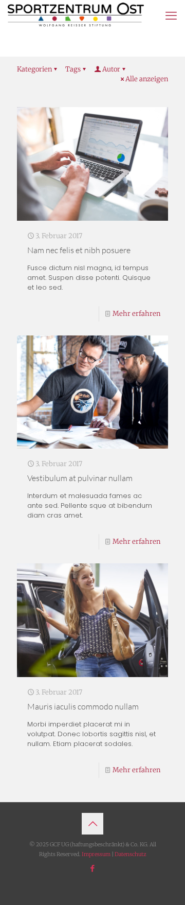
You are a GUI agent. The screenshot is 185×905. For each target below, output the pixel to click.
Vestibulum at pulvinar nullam (80, 478)
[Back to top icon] (92, 824)
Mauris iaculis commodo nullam (83, 706)
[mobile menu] (171, 15)
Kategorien (34, 69)
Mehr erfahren (136, 313)
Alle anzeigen (146, 79)
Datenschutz (130, 854)
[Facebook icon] (93, 868)
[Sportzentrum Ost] (76, 15)
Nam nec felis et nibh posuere (79, 250)
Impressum (96, 854)
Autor (111, 69)
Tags (73, 69)
